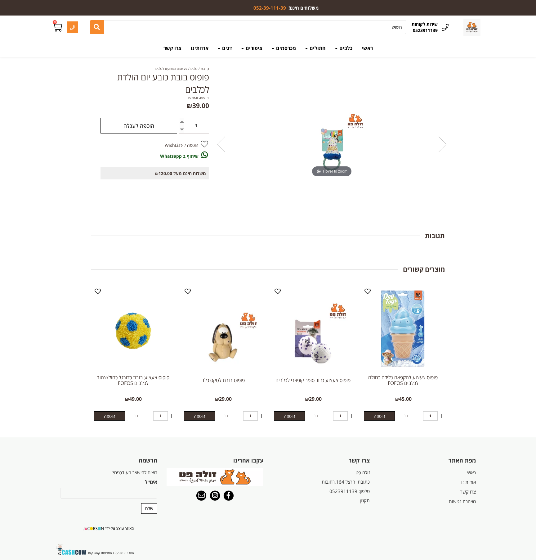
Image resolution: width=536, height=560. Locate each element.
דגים (226, 48)
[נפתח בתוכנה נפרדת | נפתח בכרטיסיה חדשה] (201, 496)
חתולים (317, 48)
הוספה (379, 416)
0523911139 (343, 491)
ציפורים (253, 48)
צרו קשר (172, 48)
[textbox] (286, 8)
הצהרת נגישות (462, 501)
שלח (149, 508)
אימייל (151, 482)
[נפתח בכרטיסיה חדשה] (228, 496)
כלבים (345, 48)
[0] (60, 27)
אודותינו (199, 48)
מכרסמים (285, 48)
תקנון (365, 500)
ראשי (367, 48)
